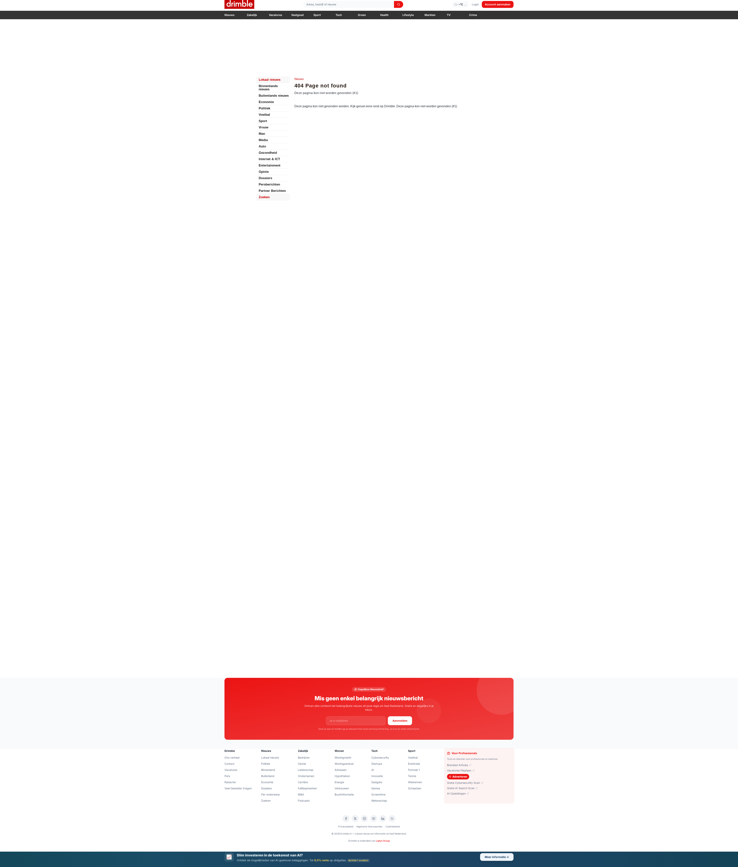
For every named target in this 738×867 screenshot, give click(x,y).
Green (362, 15)
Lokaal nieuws (269, 79)
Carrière (303, 782)
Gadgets (376, 782)
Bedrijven (304, 757)
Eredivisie (414, 763)
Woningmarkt (343, 757)
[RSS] (392, 818)
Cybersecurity (380, 757)
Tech (339, 15)
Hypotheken (342, 776)
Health (384, 15)
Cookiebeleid (393, 826)
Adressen (341, 769)
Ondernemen (306, 776)
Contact (229, 763)
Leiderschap (305, 769)
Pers (227, 776)
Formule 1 (414, 769)
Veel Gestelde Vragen (238, 788)
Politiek (264, 108)
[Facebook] (345, 818)
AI (372, 769)
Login (475, 4)
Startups (376, 763)
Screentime (378, 794)
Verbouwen (342, 788)
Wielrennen (415, 782)
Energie (339, 782)
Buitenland (267, 776)
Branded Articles (457, 765)
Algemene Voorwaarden (369, 826)
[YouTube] (373, 818)
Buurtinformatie (344, 794)
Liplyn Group (383, 840)
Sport (317, 15)
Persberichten (269, 184)
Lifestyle (408, 15)
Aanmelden (399, 720)
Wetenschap (379, 800)
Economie (266, 102)
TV (448, 15)
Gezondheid (268, 152)
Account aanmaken (497, 4)
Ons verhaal (231, 757)
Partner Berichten (272, 190)
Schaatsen (414, 788)
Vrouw (263, 127)
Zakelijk (252, 15)
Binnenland (268, 769)
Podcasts (304, 800)
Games (375, 788)
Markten (430, 15)
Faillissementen (307, 788)
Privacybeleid (345, 826)
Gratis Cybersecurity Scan (463, 782)
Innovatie (377, 776)
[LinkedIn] (382, 818)
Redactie (230, 782)
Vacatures (275, 15)
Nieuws (229, 15)
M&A (301, 794)
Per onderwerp (270, 794)
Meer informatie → (497, 857)
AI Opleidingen (456, 793)
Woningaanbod (344, 763)
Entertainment (269, 165)
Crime (473, 15)
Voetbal (264, 114)
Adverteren (459, 776)
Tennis (412, 776)
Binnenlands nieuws (268, 87)
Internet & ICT (269, 159)
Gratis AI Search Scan (461, 788)
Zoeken (264, 197)
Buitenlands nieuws (274, 95)
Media (263, 140)
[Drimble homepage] (239, 4)
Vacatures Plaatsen (459, 770)
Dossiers (265, 178)
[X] (355, 818)
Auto (262, 146)
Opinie (264, 171)
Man (262, 133)
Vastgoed (297, 15)
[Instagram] (364, 818)
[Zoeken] (398, 4)
